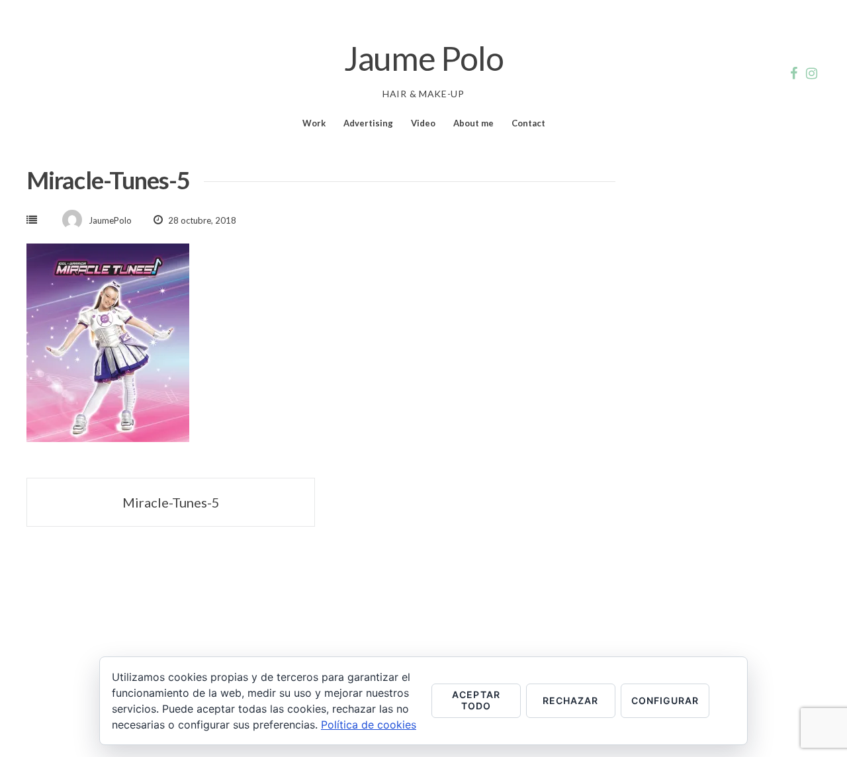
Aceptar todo (476, 700)
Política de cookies (368, 724)
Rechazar (570, 700)
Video (423, 123)
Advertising (368, 123)
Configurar (665, 700)
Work (314, 123)
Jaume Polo (424, 58)
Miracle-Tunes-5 (171, 502)
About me (473, 123)
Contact (528, 123)
